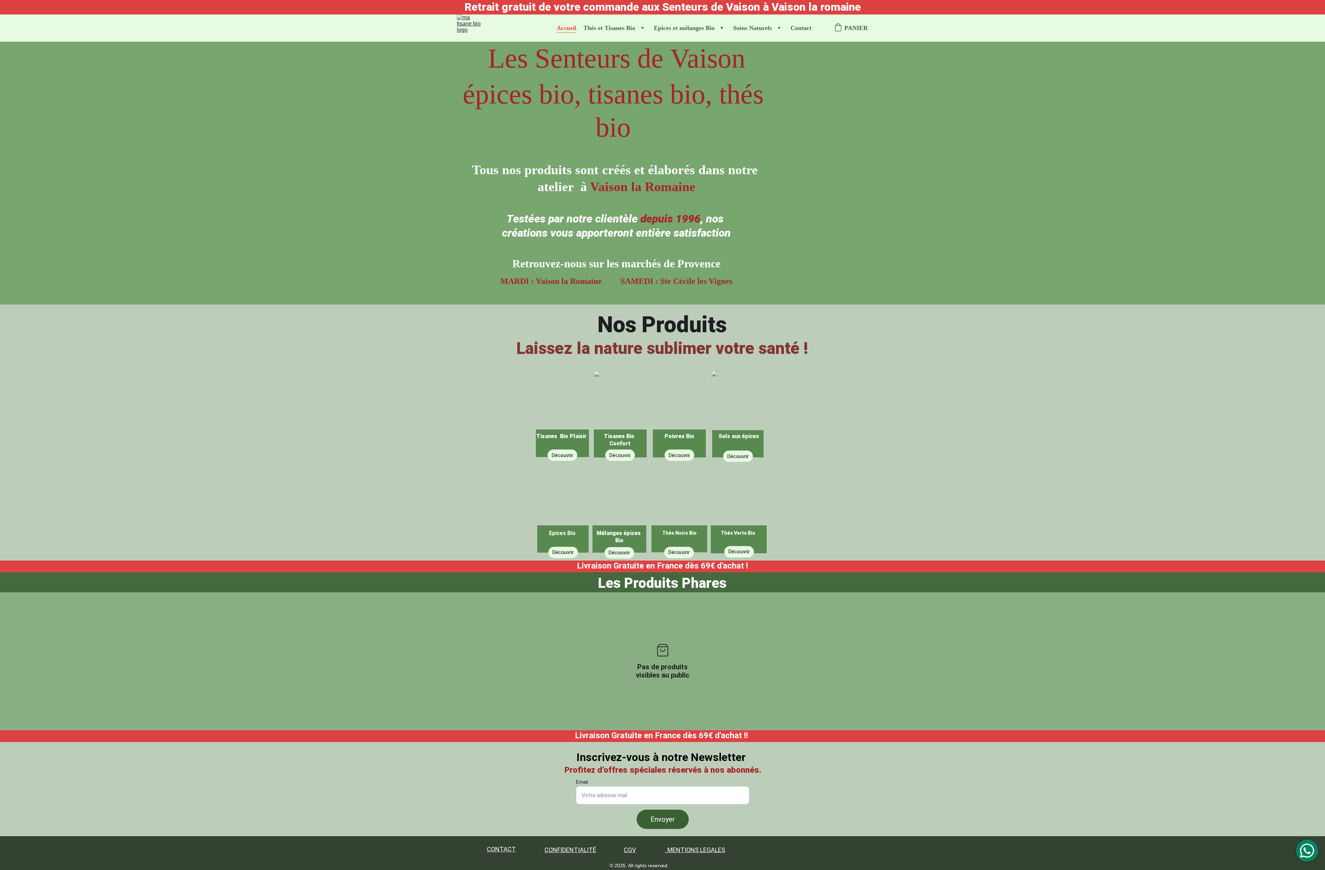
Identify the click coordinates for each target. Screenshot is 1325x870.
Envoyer (662, 819)
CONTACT (501, 849)
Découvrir (739, 551)
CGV (630, 849)
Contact (801, 27)
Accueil (566, 27)
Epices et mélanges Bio (684, 27)
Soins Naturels (752, 27)
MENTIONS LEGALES (696, 849)
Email (582, 782)
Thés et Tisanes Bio (609, 27)
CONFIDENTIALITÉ (570, 849)
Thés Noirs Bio (679, 533)
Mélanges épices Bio (619, 537)
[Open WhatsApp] (1307, 851)
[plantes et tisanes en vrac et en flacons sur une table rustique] (562, 411)
